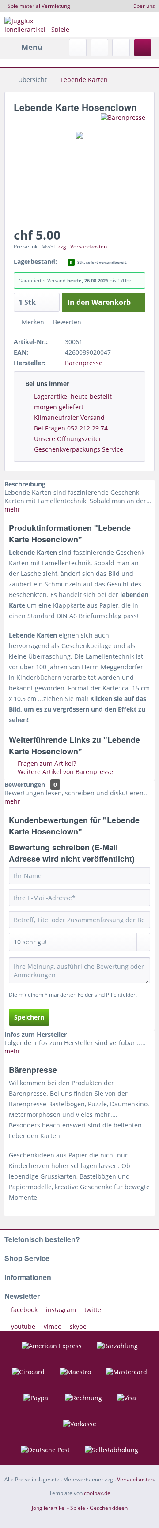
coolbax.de (97, 1493)
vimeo (52, 1326)
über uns (144, 6)
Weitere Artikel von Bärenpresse (64, 772)
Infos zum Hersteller (35, 1034)
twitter (93, 1309)
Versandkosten (135, 1479)
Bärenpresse (83, 363)
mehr (12, 509)
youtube (23, 1326)
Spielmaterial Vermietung (39, 6)
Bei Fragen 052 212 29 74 (71, 428)
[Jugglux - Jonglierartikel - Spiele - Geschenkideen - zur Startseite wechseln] (42, 24)
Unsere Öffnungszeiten (68, 438)
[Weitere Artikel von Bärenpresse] (123, 121)
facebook (24, 1309)
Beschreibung (24, 484)
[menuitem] (23, 47)
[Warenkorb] (142, 47)
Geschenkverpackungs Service (78, 449)
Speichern (29, 1017)
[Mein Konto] (121, 47)
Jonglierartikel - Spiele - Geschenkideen (80, 1508)
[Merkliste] (99, 47)
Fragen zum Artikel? (46, 763)
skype (77, 1326)
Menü (31, 47)
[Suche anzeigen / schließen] (78, 47)
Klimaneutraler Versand (69, 417)
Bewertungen (24, 784)
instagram (61, 1309)
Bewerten (66, 322)
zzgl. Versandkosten (82, 246)
